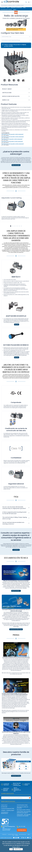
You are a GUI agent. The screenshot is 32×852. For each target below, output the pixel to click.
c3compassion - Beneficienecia (5, 813)
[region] (16, 80)
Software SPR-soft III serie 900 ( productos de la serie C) (24, 812)
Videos (14, 9)
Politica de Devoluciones (22, 834)
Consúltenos (16, 549)
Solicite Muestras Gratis (22, 805)
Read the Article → (16, 590)
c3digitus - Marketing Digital (7, 810)
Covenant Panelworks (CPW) (7, 808)
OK (11, 849)
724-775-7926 (22, 826)
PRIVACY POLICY (18, 849)
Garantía (16, 835)
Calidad (28, 834)
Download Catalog (16, 775)
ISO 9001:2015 (4, 806)
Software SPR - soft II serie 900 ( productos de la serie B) (23, 815)
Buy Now (17, 324)
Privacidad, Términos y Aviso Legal (13, 834)
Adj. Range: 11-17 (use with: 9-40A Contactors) (11, 139)
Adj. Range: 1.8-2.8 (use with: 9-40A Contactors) (12, 134)
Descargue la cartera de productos (22, 807)
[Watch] (16, 649)
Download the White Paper (16, 629)
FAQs (24, 7)
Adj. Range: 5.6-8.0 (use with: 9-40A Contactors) (12, 143)
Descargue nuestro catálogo (23, 809)
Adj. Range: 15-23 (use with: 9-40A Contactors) (12, 141)
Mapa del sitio (4, 834)
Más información (16, 165)
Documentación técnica (6, 9)
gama (8, 7)
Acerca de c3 (4, 805)
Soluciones (3, 7)
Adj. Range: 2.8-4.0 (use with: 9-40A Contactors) (12, 136)
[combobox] (29, 2)
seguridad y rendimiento (16, 7)
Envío (13, 835)
